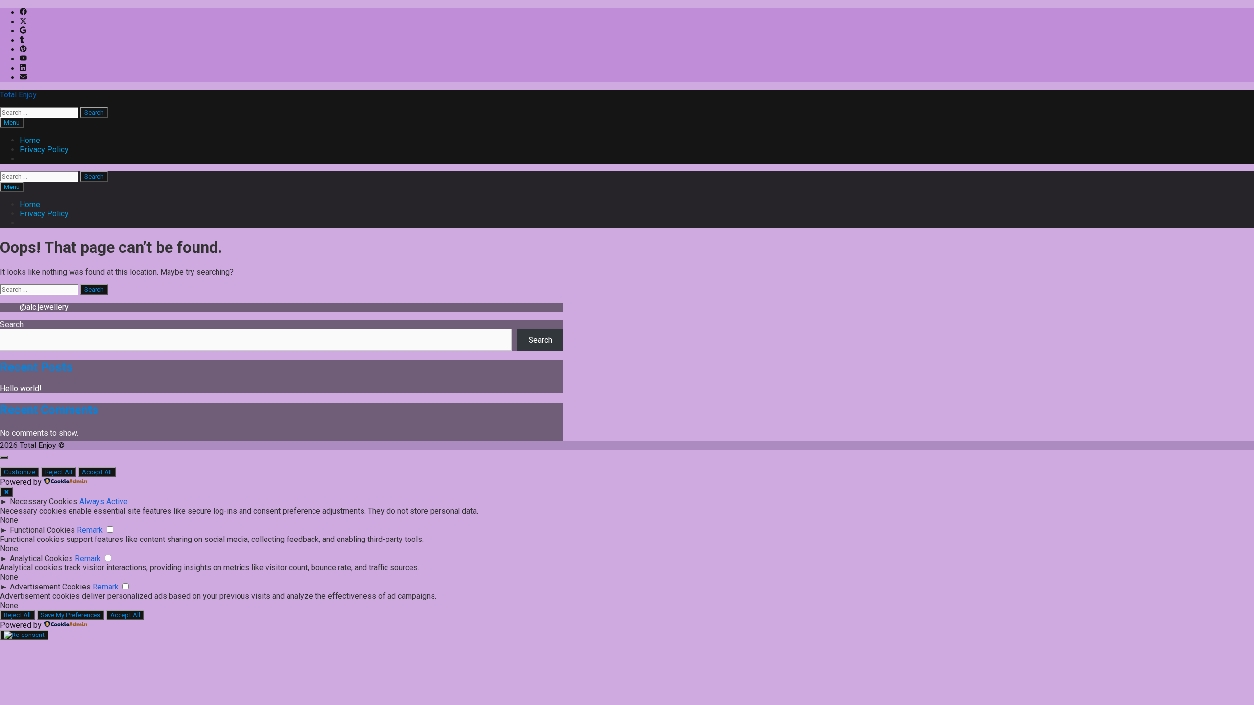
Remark (90, 530)
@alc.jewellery (44, 307)
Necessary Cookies (43, 501)
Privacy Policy (44, 149)
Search (12, 324)
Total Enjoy (18, 94)
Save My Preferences (70, 615)
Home (30, 140)
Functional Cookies (42, 530)
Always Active (103, 501)
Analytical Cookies (41, 558)
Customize (19, 472)
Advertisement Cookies (50, 586)
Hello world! (21, 388)
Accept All (97, 472)
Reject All (58, 472)
